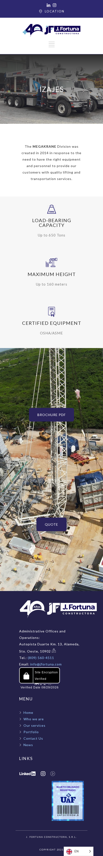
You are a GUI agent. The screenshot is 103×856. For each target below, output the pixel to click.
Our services (34, 725)
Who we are (33, 719)
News (28, 745)
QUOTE (51, 524)
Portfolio (31, 732)
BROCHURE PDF (51, 415)
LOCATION (54, 11)
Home (28, 712)
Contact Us (33, 738)
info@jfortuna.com (45, 664)
